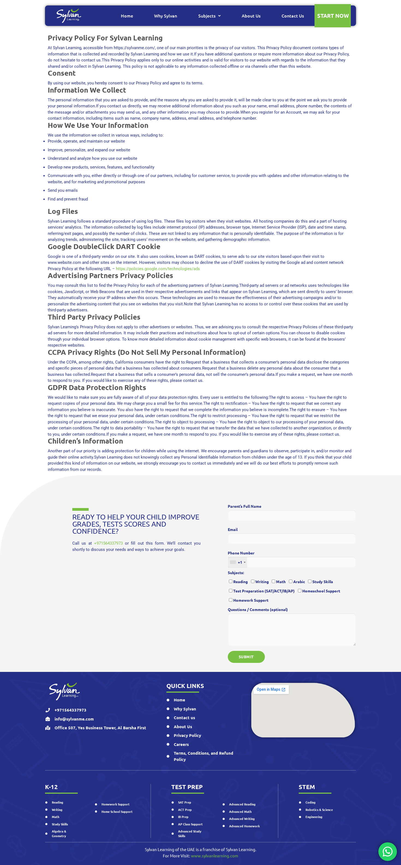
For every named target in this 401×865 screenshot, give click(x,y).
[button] (209, 15)
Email (233, 529)
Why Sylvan (165, 16)
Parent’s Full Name (244, 506)
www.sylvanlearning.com (214, 855)
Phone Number (241, 557)
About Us (251, 16)
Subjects (207, 16)
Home (127, 16)
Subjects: (236, 572)
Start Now (333, 15)
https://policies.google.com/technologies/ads (158, 268)
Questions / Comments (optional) (258, 609)
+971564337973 (108, 543)
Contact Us (293, 16)
